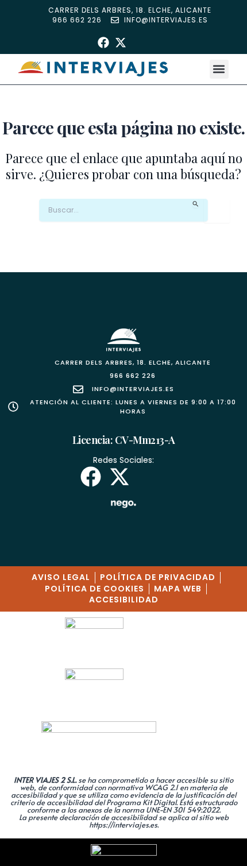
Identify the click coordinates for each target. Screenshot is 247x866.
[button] (219, 69)
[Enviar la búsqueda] (195, 203)
